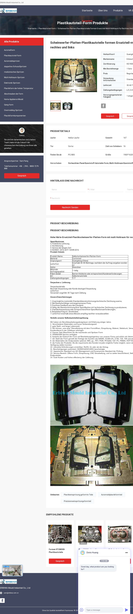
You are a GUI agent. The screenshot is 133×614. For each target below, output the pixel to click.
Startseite (32, 28)
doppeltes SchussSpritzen (15, 66)
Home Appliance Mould (13, 99)
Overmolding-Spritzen (13, 110)
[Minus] (126, 552)
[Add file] (81, 610)
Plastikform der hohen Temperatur (18, 88)
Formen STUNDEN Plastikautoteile (57, 550)
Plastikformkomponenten (15, 116)
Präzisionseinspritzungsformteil (77, 501)
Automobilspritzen (12, 61)
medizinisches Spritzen (14, 72)
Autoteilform (9, 50)
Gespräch (22, 175)
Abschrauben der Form (13, 94)
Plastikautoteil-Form (47, 28)
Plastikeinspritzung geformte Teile (78, 495)
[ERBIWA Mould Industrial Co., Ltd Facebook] (103, 106)
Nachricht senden (70, 207)
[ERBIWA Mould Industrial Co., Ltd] (8, 10)
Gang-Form (8, 105)
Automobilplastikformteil (111, 495)
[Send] (126, 610)
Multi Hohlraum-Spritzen (14, 77)
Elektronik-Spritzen (12, 83)
